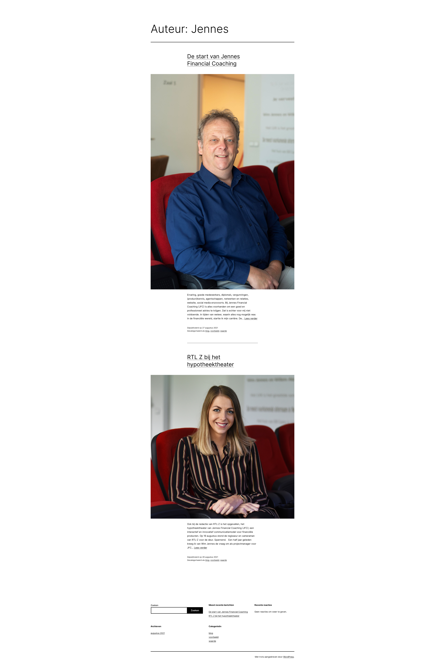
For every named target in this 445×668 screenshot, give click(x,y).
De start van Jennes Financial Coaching (228, 612)
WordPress (288, 657)
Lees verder (250, 318)
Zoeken (154, 605)
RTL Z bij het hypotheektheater (224, 616)
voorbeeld (214, 331)
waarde (223, 331)
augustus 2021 (158, 633)
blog (207, 331)
